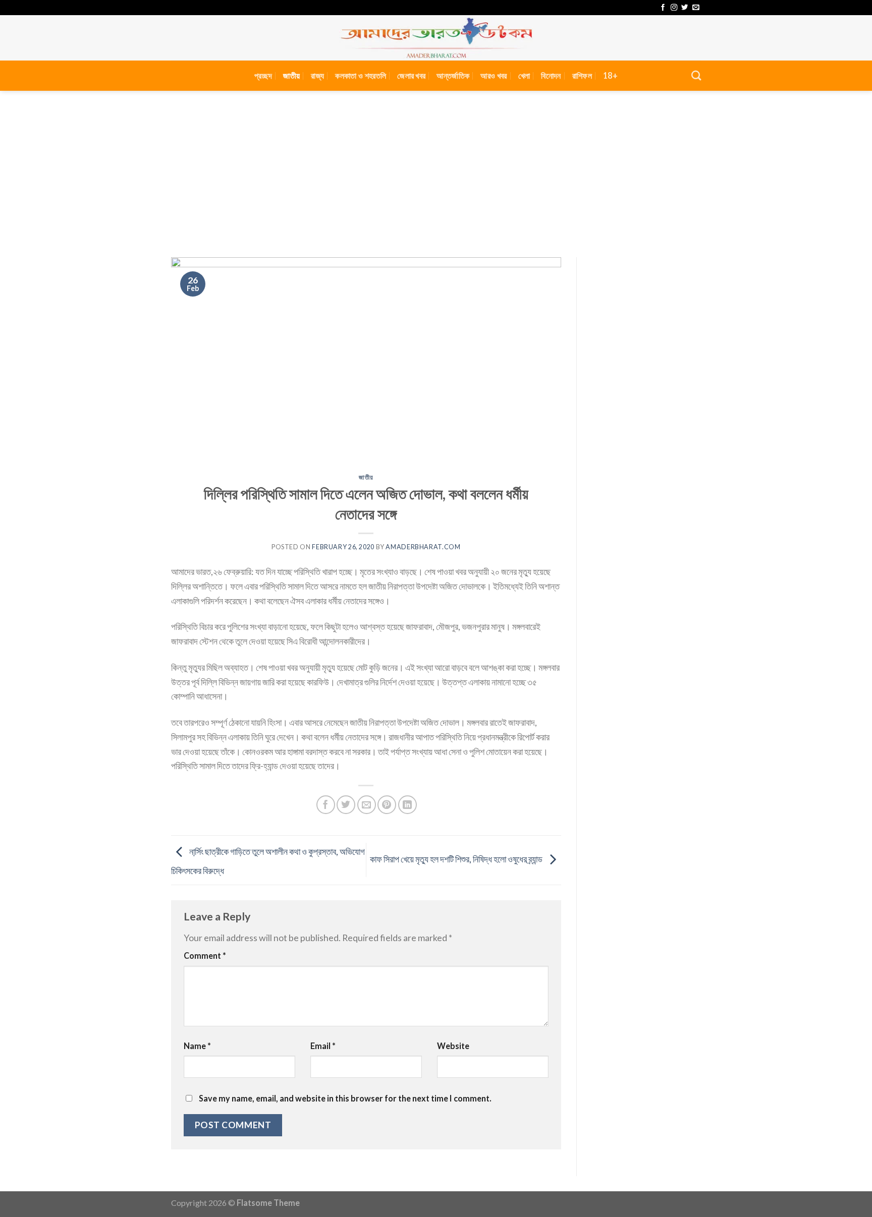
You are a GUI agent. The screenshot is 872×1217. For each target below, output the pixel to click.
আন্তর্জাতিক (453, 75)
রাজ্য (317, 75)
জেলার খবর (411, 75)
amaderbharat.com (423, 547)
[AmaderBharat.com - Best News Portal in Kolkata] (436, 38)
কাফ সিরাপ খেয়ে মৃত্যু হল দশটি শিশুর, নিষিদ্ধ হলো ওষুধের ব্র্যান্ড (457, 858)
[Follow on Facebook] (663, 8)
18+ (610, 75)
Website (453, 1046)
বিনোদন (551, 75)
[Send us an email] (695, 8)
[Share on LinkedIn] (407, 804)
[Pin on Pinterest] (386, 804)
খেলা (524, 75)
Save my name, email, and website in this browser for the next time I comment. (345, 1098)
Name (197, 1046)
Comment (205, 955)
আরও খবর (493, 75)
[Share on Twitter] (346, 804)
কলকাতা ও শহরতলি (360, 75)
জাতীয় (291, 75)
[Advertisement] (436, 166)
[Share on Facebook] (325, 804)
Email (323, 1046)
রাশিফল (582, 75)
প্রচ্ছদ (263, 75)
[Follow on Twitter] (684, 8)
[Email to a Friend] (366, 804)
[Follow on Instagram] (674, 8)
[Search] (696, 75)
